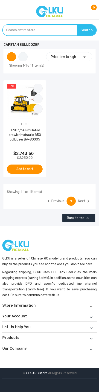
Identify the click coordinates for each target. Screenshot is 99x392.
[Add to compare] (38, 88)
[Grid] (11, 56)
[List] (23, 56)
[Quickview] (38, 109)
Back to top (79, 218)
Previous (55, 201)
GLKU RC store (36, 373)
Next (84, 201)
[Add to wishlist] (38, 98)
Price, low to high (69, 57)
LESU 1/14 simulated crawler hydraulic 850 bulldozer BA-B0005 (25, 134)
